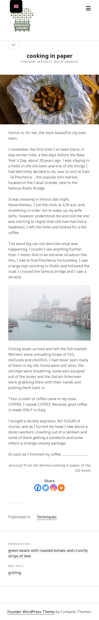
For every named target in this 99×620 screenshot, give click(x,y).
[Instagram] (53, 487)
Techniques (47, 516)
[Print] (61, 487)
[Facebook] (37, 487)
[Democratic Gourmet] (22, 31)
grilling (14, 572)
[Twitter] (45, 487)
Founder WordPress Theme (31, 611)
